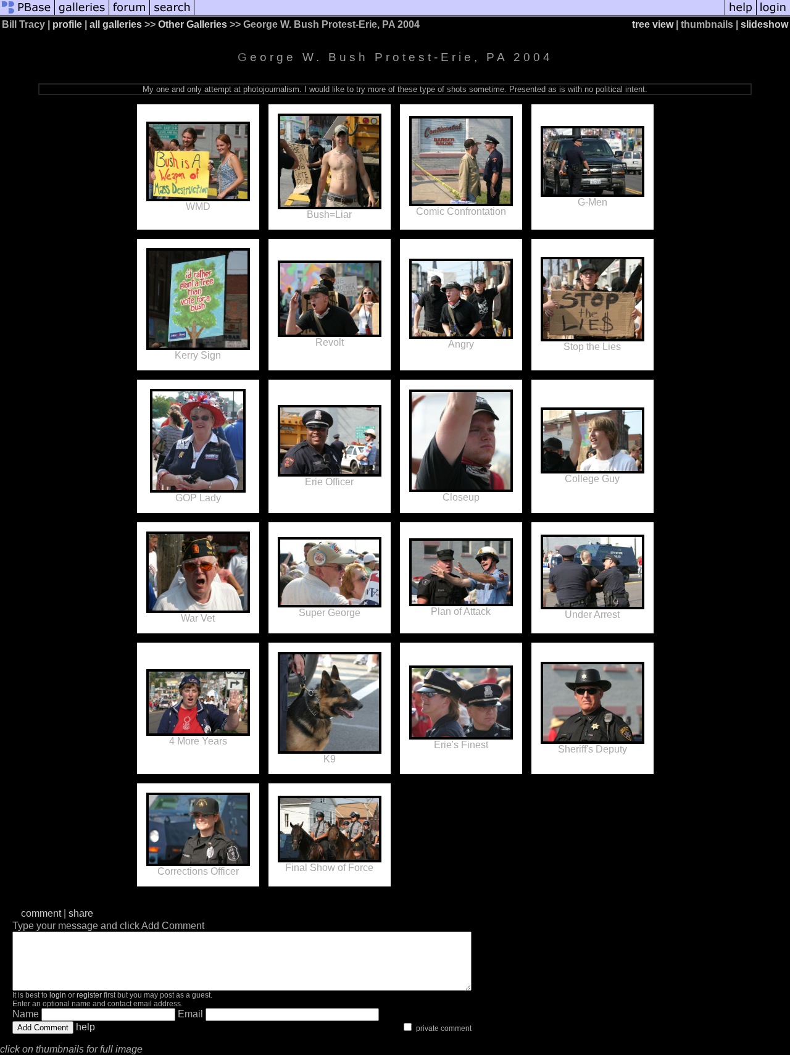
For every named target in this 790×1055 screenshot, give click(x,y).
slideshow (764, 24)
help (85, 1027)
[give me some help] (741, 14)
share (81, 913)
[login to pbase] (773, 14)
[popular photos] (459, 14)
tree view (652, 24)
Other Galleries (192, 24)
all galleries (115, 24)
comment (41, 913)
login (57, 995)
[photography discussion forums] (129, 14)
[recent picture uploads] (82, 14)
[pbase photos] (27, 14)
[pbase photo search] (172, 14)
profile (67, 24)
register (89, 995)
